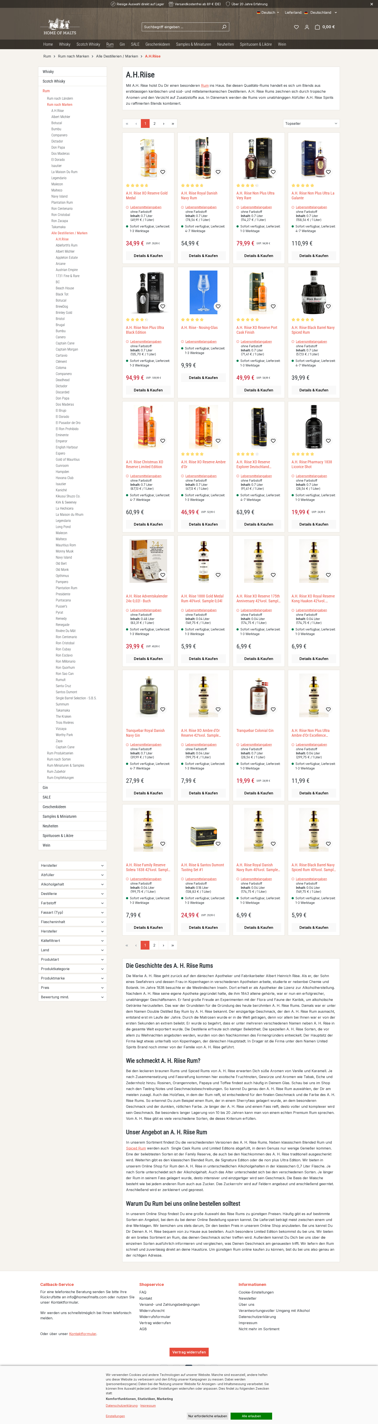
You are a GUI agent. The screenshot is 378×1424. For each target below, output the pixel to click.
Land (45, 950)
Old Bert (61, 563)
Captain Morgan (67, 349)
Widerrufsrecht (151, 1310)
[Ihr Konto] (307, 27)
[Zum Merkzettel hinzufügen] (162, 172)
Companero (59, 135)
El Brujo (61, 410)
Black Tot (62, 294)
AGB (143, 1329)
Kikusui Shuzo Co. (68, 496)
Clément (61, 361)
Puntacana (63, 600)
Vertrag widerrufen (155, 1323)
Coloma (61, 368)
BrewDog (62, 306)
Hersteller (49, 865)
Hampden (62, 472)
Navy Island (59, 196)
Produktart (50, 959)
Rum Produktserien (60, 753)
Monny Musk (65, 551)
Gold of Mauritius (68, 459)
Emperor (61, 441)
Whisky (48, 71)
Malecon (57, 184)
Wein (46, 845)
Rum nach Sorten (59, 759)
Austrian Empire (67, 270)
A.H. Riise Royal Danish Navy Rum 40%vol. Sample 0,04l (257, 867)
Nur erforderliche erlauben (207, 1416)
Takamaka (58, 227)
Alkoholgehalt (52, 884)
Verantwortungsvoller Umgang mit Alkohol (274, 1310)
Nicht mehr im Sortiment (259, 1329)
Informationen (252, 1284)
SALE (47, 797)
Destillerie (49, 893)
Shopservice (151, 1284)
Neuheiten (50, 826)
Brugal (60, 325)
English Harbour (67, 447)
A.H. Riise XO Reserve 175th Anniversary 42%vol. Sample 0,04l (258, 598)
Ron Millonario (65, 661)
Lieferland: (293, 12)
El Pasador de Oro (68, 423)
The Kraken (63, 716)
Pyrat (59, 612)
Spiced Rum (136, 1148)
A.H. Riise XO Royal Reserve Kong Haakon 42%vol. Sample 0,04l (313, 598)
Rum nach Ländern (60, 98)
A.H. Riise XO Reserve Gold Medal (147, 195)
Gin (45, 787)
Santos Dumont (66, 692)
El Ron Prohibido (67, 429)
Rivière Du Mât (66, 631)
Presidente (63, 594)
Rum (46, 91)
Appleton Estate (67, 257)
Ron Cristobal (60, 215)
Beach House (65, 288)
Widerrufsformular (154, 1317)
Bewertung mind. (55, 997)
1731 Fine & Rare (67, 276)
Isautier (56, 166)
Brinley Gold (64, 313)
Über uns (246, 1304)
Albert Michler (60, 117)
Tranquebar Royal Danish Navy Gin (145, 733)
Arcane (60, 264)
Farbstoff (48, 903)
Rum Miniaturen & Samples (65, 765)
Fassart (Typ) (52, 912)
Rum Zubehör (56, 771)
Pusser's (61, 606)
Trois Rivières (65, 723)
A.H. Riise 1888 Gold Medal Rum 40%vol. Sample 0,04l (202, 598)
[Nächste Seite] (163, 123)
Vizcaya (61, 729)
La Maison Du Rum (64, 172)
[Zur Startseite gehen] (60, 26)
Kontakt (145, 1298)
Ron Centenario (62, 209)
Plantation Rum (62, 202)
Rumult (61, 680)
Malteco (56, 190)
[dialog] (189, 1395)
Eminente (62, 435)
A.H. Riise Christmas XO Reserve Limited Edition (144, 464)
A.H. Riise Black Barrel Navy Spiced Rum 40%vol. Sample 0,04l (313, 867)
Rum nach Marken (59, 104)
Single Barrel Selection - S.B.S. (76, 698)
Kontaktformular (82, 1334)
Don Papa (58, 147)
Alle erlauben (251, 1416)
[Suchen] (224, 27)
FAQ (142, 1292)
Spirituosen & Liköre (58, 835)
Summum (62, 704)
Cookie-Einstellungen (256, 1292)
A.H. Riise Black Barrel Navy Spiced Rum (313, 330)
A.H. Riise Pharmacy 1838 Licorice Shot (312, 464)
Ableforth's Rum (66, 245)
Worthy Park (64, 735)
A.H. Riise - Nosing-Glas (199, 327)
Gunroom (62, 466)
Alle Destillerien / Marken (69, 233)
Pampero (62, 582)
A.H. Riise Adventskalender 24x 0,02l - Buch (147, 598)
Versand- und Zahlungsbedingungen (169, 1304)
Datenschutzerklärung (257, 1317)
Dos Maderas (60, 153)
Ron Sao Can (65, 674)
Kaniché (61, 490)
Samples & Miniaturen (60, 816)
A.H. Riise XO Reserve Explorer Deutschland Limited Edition (253, 464)
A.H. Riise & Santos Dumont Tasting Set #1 (202, 867)
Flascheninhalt (53, 922)
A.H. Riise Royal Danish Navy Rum (199, 195)
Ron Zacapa (59, 221)
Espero (60, 453)
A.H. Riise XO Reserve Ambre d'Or (203, 464)
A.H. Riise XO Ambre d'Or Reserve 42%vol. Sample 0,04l (200, 733)
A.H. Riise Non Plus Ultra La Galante (313, 195)
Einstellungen (115, 1416)
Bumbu (56, 129)
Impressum (248, 1323)
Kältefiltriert (50, 940)
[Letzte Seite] (172, 123)
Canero (61, 337)
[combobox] (180, 27)
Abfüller (47, 875)
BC (58, 282)
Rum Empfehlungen (60, 778)
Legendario (58, 178)
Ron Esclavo (64, 655)
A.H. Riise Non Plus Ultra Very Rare (255, 195)
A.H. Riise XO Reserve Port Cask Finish (256, 330)
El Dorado (58, 160)
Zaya (59, 741)
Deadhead (63, 380)
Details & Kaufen (148, 256)
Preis (45, 987)
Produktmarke (53, 978)
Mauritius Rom (66, 545)
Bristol (60, 319)
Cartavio (61, 355)
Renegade (62, 625)
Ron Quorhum (65, 667)
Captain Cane (65, 343)
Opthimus (62, 576)
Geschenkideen (54, 806)
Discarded (62, 392)
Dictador (57, 141)
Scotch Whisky (54, 81)
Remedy (61, 618)
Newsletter (248, 1298)
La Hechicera (65, 508)
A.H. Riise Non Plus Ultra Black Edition (145, 330)
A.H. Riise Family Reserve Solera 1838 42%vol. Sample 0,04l (148, 867)
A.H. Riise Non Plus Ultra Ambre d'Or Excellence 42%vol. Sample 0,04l (311, 733)
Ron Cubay (63, 649)
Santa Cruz (63, 686)
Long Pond (63, 527)
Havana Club (65, 478)
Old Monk (62, 570)
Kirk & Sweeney (66, 502)
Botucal (56, 123)
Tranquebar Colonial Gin (255, 730)
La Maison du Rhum (69, 514)
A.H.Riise (57, 111)
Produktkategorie (55, 969)
